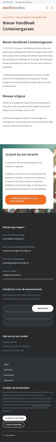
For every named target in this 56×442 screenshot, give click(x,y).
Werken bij (8, 370)
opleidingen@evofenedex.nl (16, 262)
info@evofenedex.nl (24, 2)
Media (6, 364)
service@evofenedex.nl (13, 238)
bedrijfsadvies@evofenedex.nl (17, 250)
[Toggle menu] (52, 7)
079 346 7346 (8, 2)
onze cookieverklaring (41, 404)
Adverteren (8, 380)
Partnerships (9, 375)
